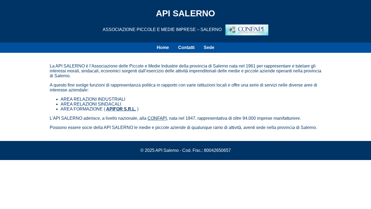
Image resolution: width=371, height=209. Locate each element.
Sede (209, 47)
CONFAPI (157, 118)
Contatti (186, 47)
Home (163, 47)
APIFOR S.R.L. (121, 109)
